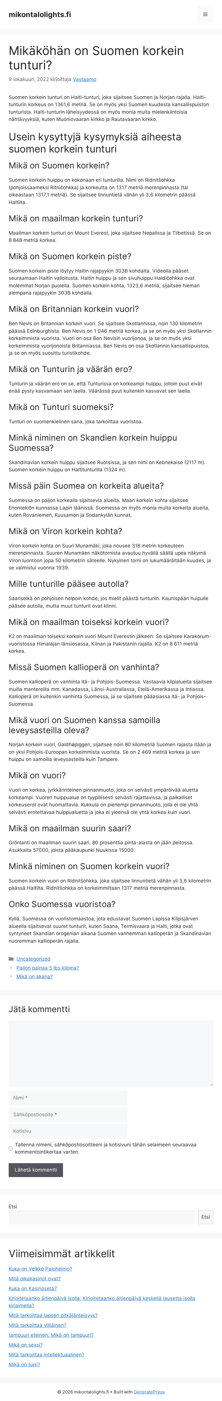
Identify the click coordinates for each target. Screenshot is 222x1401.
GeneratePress (149, 1392)
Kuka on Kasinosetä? (33, 1288)
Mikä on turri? (24, 1364)
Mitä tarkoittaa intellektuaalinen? (46, 1355)
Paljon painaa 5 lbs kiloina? (47, 968)
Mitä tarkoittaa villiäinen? (37, 1325)
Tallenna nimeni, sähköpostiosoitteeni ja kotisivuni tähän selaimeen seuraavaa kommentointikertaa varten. (106, 1148)
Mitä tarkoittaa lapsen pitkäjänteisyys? (53, 1315)
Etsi (13, 1206)
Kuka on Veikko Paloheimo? (40, 1269)
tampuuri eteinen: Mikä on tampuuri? (51, 1335)
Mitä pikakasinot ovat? (35, 1279)
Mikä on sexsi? (26, 1345)
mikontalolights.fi (40, 14)
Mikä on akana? (34, 976)
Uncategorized (33, 959)
